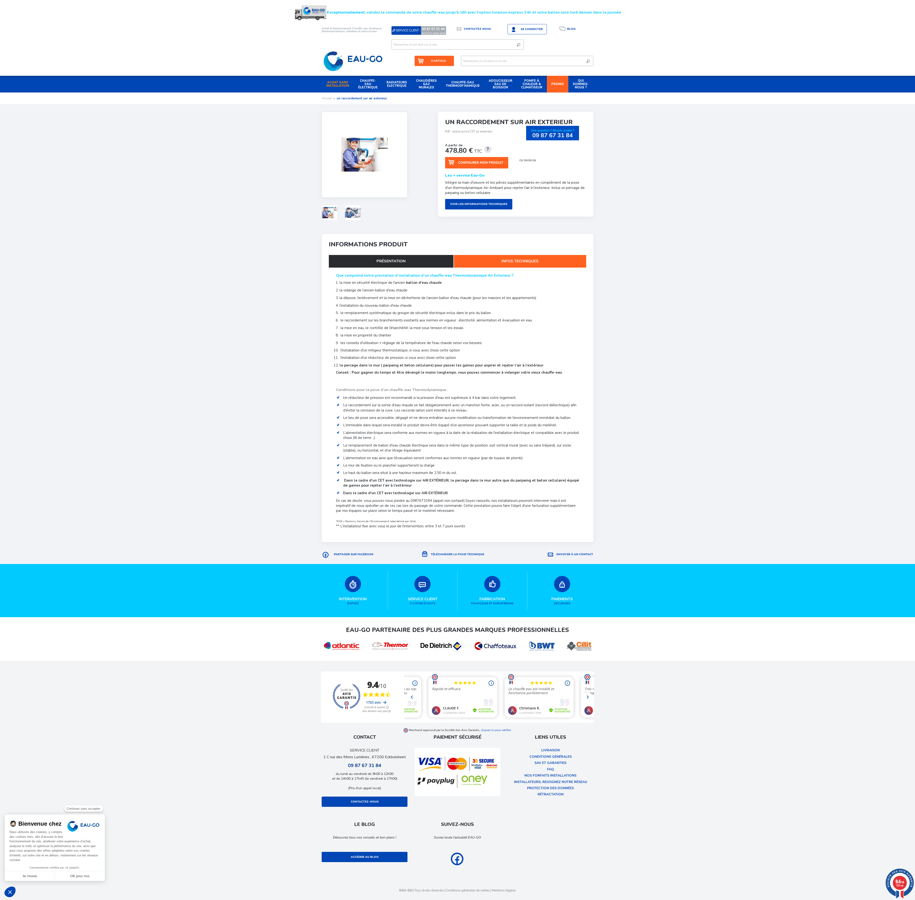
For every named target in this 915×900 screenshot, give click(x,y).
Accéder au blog (365, 857)
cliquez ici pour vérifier (496, 730)
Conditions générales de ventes (467, 890)
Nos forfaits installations (550, 775)
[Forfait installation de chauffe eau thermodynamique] (330, 213)
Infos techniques (520, 261)
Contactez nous (477, 29)
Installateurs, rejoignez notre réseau (550, 782)
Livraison (550, 750)
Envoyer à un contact (574, 554)
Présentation (391, 261)
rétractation (551, 794)
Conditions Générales (550, 756)
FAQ (550, 769)
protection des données (550, 788)
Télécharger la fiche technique (457, 554)
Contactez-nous (365, 801)
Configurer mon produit (480, 163)
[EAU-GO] (353, 61)
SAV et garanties (550, 763)
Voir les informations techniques (478, 204)
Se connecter (532, 29)
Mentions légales (504, 890)
